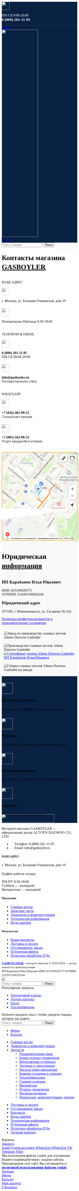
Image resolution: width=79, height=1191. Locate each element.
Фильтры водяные (33, 1093)
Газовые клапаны (32, 1081)
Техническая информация (30, 919)
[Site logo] (20, 236)
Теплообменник (22, 1007)
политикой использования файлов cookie (34, 1167)
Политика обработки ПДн (30, 955)
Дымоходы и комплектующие (33, 915)
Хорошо (8, 1171)
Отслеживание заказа (27, 948)
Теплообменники (32, 1077)
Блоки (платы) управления (39, 1058)
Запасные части (22, 911)
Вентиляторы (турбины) (37, 1062)
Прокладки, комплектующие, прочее (46, 1097)
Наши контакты (22, 940)
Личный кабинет (23, 1132)
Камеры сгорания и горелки (40, 1073)
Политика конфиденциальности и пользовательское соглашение (27, 621)
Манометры (28, 1085)
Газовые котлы (22, 907)
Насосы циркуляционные (38, 1069)
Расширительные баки (36, 1054)
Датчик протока (22, 999)
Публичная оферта (24, 951)
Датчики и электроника (37, 1066)
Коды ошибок (21, 923)
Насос (15, 1003)
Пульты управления (34, 1089)
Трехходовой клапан (26, 995)
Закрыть (8, 1144)
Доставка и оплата (24, 944)
